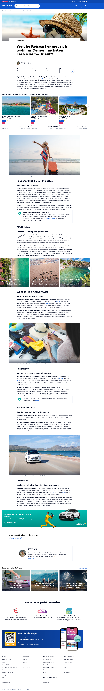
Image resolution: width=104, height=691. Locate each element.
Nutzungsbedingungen (49, 662)
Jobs (65, 667)
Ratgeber (14, 10)
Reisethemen (67, 670)
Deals (4, 1)
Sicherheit (45, 680)
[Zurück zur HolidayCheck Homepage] (7, 6)
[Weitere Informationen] (20, 126)
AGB (44, 672)
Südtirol (58, 301)
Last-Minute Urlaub (45, 79)
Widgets (25, 662)
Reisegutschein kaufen (7, 672)
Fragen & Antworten (7, 664)
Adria (63, 492)
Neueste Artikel (67, 672)
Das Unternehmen (68, 659)
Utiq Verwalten (47, 670)
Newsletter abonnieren (8, 670)
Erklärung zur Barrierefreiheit (50, 677)
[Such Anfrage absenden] (38, 6)
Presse (65, 664)
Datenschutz (46, 664)
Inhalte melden (6, 682)
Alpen (53, 492)
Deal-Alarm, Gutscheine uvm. (9, 667)
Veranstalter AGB (47, 659)
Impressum (46, 682)
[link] (63, 6)
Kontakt (74, 1)
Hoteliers (25, 659)
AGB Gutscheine (47, 675)
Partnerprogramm (27, 664)
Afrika (18, 380)
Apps (3, 677)
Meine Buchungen (6, 659)
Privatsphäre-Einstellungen (50, 667)
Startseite (4, 10)
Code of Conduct (27, 667)
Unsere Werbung (68, 662)
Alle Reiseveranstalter (7, 680)
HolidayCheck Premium (8, 675)
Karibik (61, 378)
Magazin (9, 10)
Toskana (47, 303)
